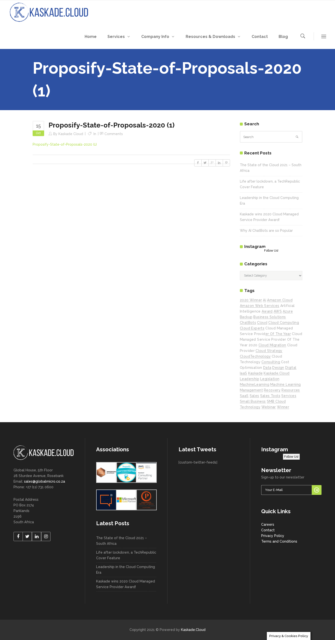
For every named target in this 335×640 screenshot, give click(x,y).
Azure (288, 311)
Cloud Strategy (269, 351)
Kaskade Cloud (70, 134)
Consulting (270, 362)
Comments (113, 134)
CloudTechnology (255, 356)
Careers (267, 524)
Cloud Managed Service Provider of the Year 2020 (271, 339)
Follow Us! (271, 250)
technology (250, 407)
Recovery (272, 390)
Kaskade (255, 373)
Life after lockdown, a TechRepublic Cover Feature (126, 555)
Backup (246, 317)
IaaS (243, 373)
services (288, 396)
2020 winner (251, 300)
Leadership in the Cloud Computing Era (125, 569)
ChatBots (248, 323)
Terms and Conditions (279, 541)
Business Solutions (269, 317)
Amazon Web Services (259, 306)
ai (264, 300)
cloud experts (252, 328)
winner (283, 407)
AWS (278, 311)
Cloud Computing (283, 323)
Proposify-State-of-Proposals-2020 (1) (65, 144)
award (267, 311)
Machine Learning (285, 384)
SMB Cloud (276, 401)
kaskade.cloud (276, 373)
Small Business (253, 401)
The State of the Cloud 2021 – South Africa (121, 541)
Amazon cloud (280, 300)
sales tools (270, 396)
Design (278, 368)
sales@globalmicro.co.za (44, 481)
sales (254, 396)
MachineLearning (254, 384)
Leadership (249, 379)
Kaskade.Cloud (193, 630)
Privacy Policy (272, 536)
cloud (262, 323)
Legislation (269, 379)
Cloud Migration (272, 345)
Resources (291, 390)
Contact (268, 530)
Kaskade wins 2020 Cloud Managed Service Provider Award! (125, 584)
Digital (290, 368)
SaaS (244, 396)
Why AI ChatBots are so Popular (266, 231)
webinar (268, 407)
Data (267, 368)
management (251, 390)
